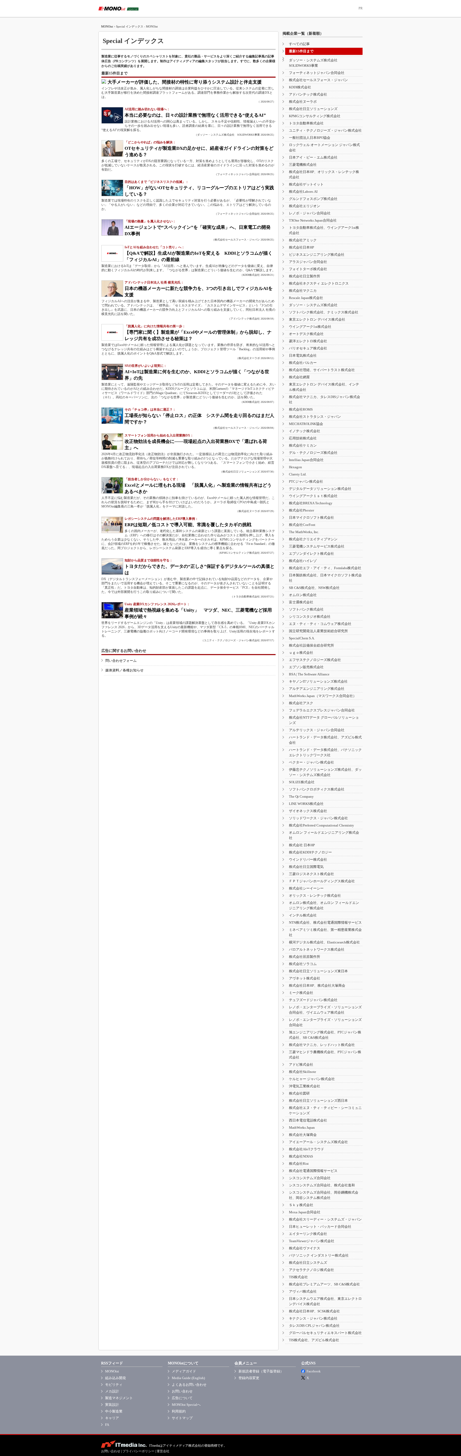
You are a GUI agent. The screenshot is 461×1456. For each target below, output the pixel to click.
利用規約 (179, 1411)
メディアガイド (184, 1371)
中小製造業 (113, 1411)
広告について (182, 1398)
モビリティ (113, 1385)
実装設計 (112, 1405)
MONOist (107, 26)
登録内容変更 (249, 1378)
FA (107, 1425)
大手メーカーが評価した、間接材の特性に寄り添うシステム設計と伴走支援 (185, 82)
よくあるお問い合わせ (189, 1385)
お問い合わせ (182, 1391)
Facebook (314, 1371)
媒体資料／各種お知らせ (124, 670)
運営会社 (163, 1451)
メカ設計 (112, 1391)
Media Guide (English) (188, 1378)
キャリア (112, 1418)
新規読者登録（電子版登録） (261, 1371)
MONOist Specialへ (186, 1405)
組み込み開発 (115, 1378)
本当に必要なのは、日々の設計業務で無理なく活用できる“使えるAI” (195, 115)
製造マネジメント (119, 1398)
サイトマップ (182, 1418)
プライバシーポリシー (138, 1451)
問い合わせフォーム (121, 661)
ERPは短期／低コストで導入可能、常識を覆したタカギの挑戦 (188, 524)
